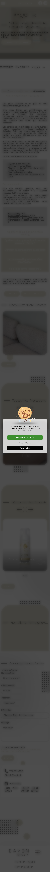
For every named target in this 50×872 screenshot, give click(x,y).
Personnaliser (25, 448)
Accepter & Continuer (25, 437)
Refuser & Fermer (25, 443)
